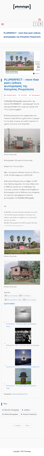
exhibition (27, 410)
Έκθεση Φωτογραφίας (11, 414)
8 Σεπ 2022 (24, 95)
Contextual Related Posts (20, 394)
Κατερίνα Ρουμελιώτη (29, 414)
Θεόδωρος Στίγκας (11, 95)
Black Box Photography (11, 410)
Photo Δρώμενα (36, 95)
